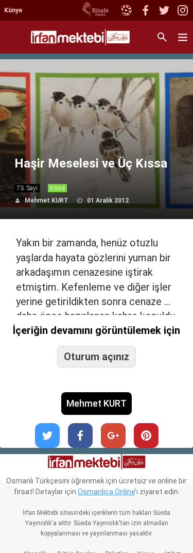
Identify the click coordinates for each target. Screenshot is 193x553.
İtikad (57, 188)
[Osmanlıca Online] (126, 10)
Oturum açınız (96, 356)
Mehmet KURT (46, 200)
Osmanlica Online (106, 492)
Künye (13, 10)
